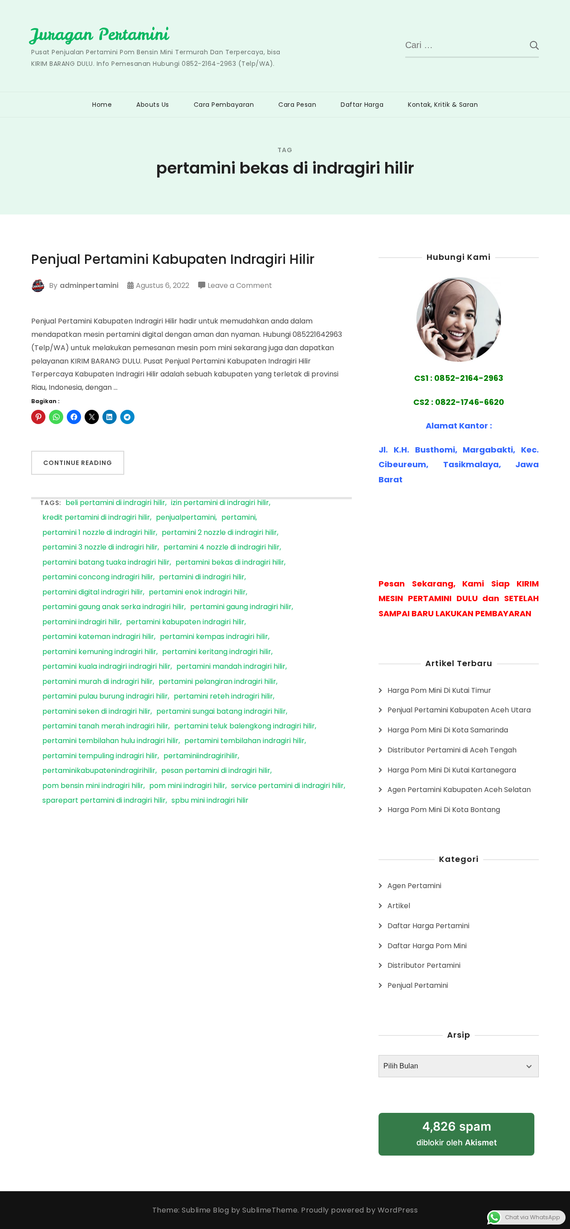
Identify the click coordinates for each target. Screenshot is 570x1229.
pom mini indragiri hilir (187, 786)
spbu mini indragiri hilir (209, 800)
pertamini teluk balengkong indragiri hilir (244, 726)
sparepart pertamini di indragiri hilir (104, 800)
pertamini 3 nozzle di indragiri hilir (100, 547)
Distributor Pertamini (423, 965)
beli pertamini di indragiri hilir (115, 503)
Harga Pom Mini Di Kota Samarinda (447, 730)
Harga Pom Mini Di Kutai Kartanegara (451, 770)
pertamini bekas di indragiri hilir (229, 562)
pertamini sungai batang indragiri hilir (221, 711)
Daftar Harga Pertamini (428, 926)
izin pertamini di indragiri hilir (220, 503)
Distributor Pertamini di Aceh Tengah (452, 750)
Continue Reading (77, 462)
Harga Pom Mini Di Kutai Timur (439, 690)
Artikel (398, 906)
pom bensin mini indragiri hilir (92, 786)
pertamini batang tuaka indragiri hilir (106, 562)
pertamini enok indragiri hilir (197, 592)
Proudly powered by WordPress (359, 1210)
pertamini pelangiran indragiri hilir (217, 682)
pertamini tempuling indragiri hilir (100, 756)
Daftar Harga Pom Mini (427, 946)
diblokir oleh (456, 1133)
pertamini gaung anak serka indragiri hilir (113, 607)
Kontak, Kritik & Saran (443, 104)
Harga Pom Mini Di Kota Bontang (443, 810)
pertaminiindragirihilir (200, 756)
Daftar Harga (362, 104)
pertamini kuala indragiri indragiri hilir (106, 666)
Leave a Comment (240, 286)
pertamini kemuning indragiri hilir (99, 652)
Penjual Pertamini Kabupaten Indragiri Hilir (172, 259)
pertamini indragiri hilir (81, 622)
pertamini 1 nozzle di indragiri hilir (99, 533)
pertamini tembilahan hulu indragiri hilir (110, 741)
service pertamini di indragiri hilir (287, 786)
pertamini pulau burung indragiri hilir (105, 696)
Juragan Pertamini (99, 34)
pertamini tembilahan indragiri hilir (244, 741)
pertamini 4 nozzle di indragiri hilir (221, 547)
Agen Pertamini (414, 886)
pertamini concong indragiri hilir (97, 577)
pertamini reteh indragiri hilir (223, 696)
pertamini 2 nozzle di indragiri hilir (219, 533)
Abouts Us (152, 104)
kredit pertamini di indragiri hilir (96, 517)
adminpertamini (89, 285)
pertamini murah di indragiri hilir (97, 682)
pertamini (238, 517)
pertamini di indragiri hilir (201, 577)
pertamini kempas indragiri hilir (214, 637)
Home (102, 104)
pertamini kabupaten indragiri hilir (185, 622)
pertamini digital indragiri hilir (92, 592)
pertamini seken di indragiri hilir (96, 711)
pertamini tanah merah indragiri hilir (105, 726)
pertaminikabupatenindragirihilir (98, 771)
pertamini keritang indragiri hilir (216, 652)
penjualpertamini (186, 517)
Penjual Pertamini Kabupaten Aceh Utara (459, 710)
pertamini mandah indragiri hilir (230, 666)
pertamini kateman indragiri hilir (98, 637)
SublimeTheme (269, 1210)
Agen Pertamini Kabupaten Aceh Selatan (459, 789)
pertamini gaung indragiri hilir (241, 607)
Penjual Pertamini (417, 985)
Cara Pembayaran (224, 104)
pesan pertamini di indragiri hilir (215, 771)
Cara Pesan (297, 104)
